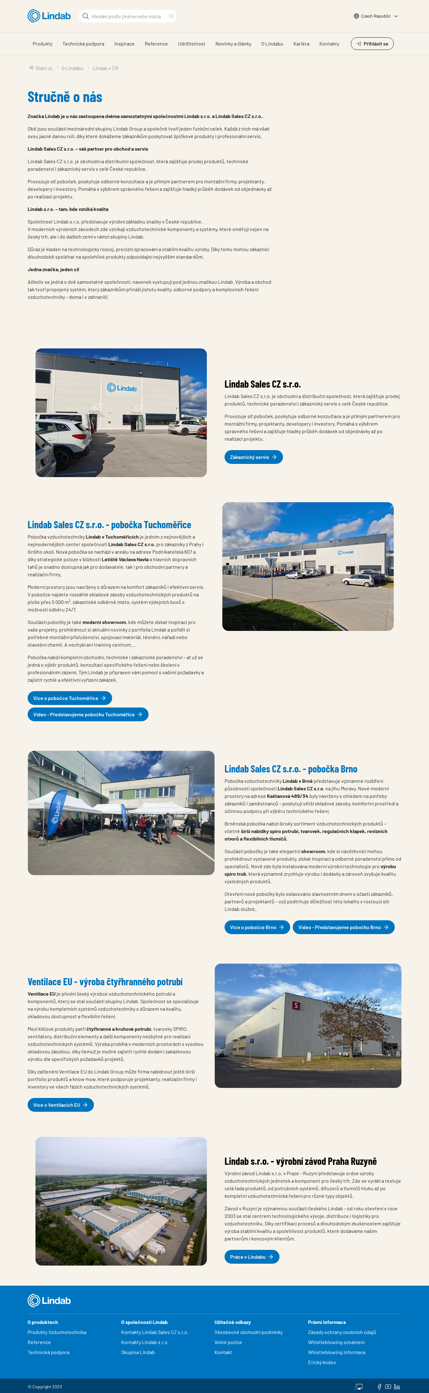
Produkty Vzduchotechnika (57, 1332)
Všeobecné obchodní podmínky (249, 1332)
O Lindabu (272, 43)
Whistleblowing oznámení (336, 1342)
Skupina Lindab (138, 1352)
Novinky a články (233, 43)
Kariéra (301, 43)
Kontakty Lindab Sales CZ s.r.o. (154, 1332)
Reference (156, 43)
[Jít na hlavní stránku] (51, 16)
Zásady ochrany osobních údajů (342, 1332)
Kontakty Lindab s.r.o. (145, 1342)
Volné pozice (229, 1342)
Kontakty (329, 43)
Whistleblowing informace (337, 1352)
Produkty (42, 43)
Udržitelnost (191, 43)
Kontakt (223, 1352)
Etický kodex (322, 1362)
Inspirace (124, 43)
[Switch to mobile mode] (358, 1385)
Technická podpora (83, 43)
